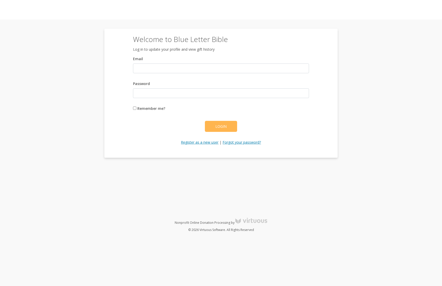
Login (221, 126)
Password (141, 83)
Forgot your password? (242, 142)
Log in (392, 9)
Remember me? (150, 108)
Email (138, 58)
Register (410, 9)
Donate (429, 9)
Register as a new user (199, 142)
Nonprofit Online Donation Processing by (205, 222)
